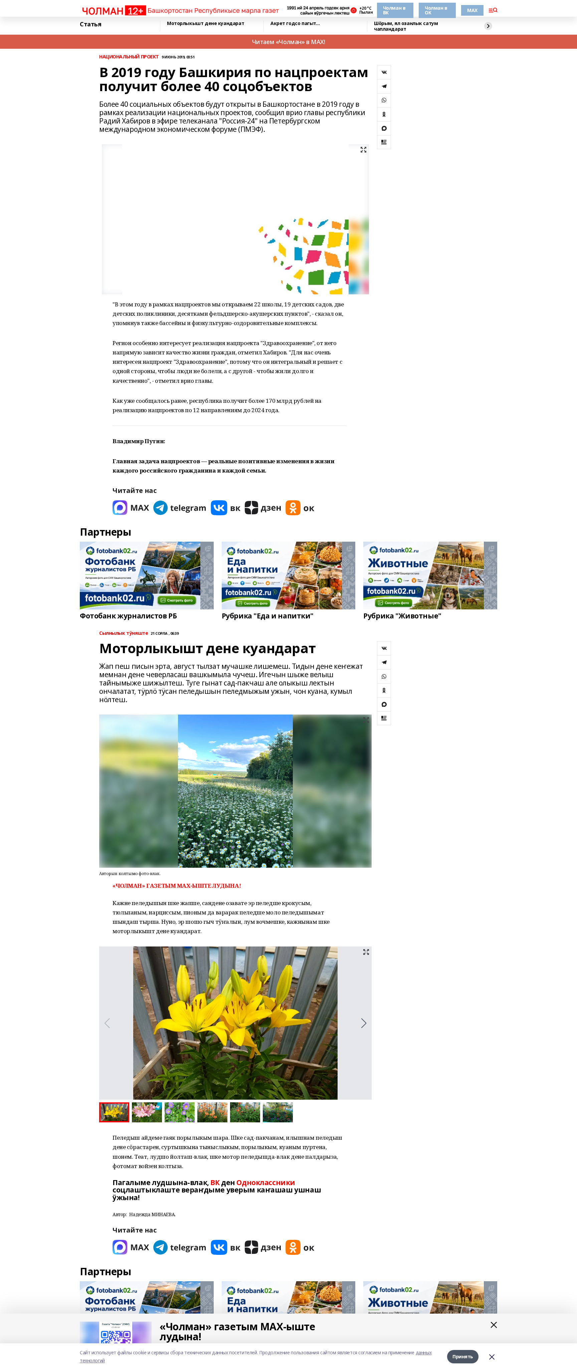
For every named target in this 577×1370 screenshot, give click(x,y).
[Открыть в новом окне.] (131, 507)
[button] (363, 1023)
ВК (214, 1182)
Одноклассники (265, 1182)
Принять (462, 1356)
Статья (90, 24)
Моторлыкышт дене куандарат (205, 23)
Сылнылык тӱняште (123, 633)
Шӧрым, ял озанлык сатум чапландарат (406, 26)
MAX (472, 10)
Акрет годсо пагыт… (295, 23)
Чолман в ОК (436, 10)
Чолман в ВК (394, 10)
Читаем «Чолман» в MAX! (288, 42)
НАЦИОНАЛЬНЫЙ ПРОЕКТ (129, 57)
